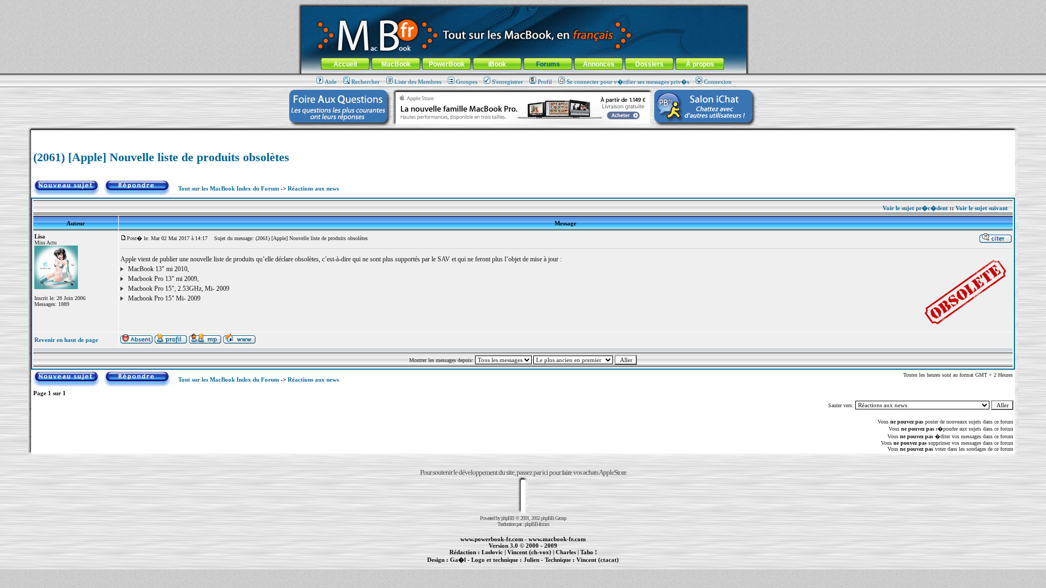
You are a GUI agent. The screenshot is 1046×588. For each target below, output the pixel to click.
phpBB (507, 518)
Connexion (718, 81)
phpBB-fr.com (537, 524)
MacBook (396, 64)
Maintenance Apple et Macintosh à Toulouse (540, 565)
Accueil (345, 64)
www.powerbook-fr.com (491, 539)
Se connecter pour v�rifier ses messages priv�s (628, 81)
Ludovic (492, 552)
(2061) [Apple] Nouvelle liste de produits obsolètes (161, 157)
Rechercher (365, 81)
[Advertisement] (523, 134)
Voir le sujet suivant (982, 208)
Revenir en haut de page (66, 339)
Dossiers (649, 64)
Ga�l (458, 559)
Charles (566, 552)
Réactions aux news (313, 188)
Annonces (599, 64)
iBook (497, 64)
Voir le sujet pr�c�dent (915, 208)
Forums (548, 64)
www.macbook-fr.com (557, 539)
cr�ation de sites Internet (593, 565)
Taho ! (588, 552)
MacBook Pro (485, 565)
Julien (531, 559)
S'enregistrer (507, 81)
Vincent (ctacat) (597, 559)
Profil (545, 81)
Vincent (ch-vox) (529, 552)
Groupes (466, 81)
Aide (331, 81)
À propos (700, 64)
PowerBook (447, 64)
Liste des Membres (417, 81)
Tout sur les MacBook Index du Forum (228, 188)
